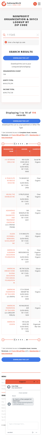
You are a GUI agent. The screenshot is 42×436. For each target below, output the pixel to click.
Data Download (7, 138)
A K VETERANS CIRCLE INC (10, 161)
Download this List (21, 359)
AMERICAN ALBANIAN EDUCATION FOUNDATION (10, 253)
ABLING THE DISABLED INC (10, 195)
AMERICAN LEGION (11, 323)
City (3, 402)
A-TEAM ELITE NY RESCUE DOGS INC (10, 180)
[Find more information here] (23, 407)
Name (4, 399)
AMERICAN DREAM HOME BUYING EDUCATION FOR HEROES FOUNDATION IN (9, 275)
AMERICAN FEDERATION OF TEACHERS (10, 291)
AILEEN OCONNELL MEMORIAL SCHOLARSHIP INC (10, 238)
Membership (34, 135)
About (4, 383)
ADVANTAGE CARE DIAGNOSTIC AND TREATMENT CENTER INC (10, 216)
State (3, 405)
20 (27, 144)
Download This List (21, 58)
